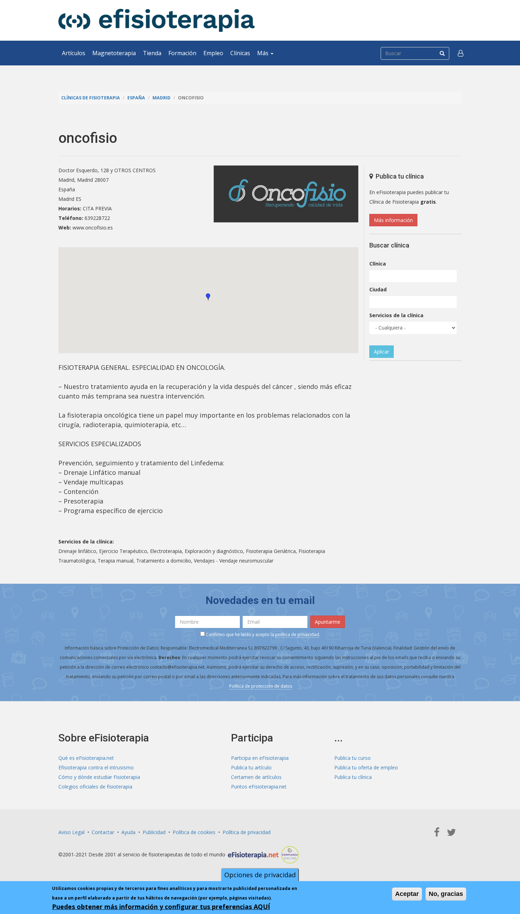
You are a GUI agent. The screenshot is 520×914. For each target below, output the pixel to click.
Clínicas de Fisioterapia (90, 98)
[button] (460, 53)
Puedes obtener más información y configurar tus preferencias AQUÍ (161, 906)
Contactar (103, 832)
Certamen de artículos (256, 777)
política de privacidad (297, 634)
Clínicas (240, 53)
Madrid (161, 98)
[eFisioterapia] (156, 20)
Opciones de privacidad (260, 875)
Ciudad (378, 289)
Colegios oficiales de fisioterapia (95, 786)
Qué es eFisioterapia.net (86, 758)
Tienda (152, 53)
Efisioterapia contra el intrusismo (96, 767)
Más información (393, 220)
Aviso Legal (71, 832)
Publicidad (154, 832)
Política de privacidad (247, 832)
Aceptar (407, 893)
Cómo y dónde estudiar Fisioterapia (99, 777)
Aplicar (381, 351)
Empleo (213, 53)
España (136, 98)
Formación (182, 53)
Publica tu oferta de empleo (366, 767)
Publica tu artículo (251, 767)
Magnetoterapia (114, 53)
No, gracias (446, 893)
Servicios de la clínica (396, 315)
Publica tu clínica (353, 777)
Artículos (73, 53)
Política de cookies (194, 832)
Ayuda (128, 832)
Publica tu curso (352, 758)
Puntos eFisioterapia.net (259, 786)
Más (263, 53)
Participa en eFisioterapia (260, 758)
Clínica (377, 263)
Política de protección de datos (260, 686)
